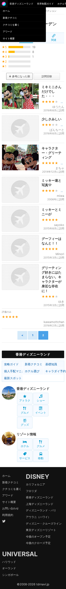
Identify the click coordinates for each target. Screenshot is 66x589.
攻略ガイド (11, 364)
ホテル (25, 446)
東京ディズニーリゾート (41, 530)
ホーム (6, 10)
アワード (7, 31)
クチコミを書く (11, 24)
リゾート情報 (26, 434)
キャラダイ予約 (54, 371)
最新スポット (13, 378)
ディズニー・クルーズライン (44, 523)
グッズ (25, 424)
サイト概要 (9, 38)
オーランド (9, 568)
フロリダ (31, 491)
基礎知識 (51, 364)
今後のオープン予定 (38, 536)
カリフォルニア (35, 484)
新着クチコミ (10, 17)
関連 (53, 39)
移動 (40, 458)
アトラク (24, 400)
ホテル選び (32, 371)
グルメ (25, 412)
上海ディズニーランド (39, 504)
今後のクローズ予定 (38, 543)
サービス (24, 458)
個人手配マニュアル (13, 371)
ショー (41, 400)
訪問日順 (47, 76)
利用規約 (7, 515)
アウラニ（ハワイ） (38, 517)
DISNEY (37, 476)
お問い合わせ (10, 508)
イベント (40, 412)
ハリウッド (9, 562)
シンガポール (10, 575)
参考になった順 (20, 76)
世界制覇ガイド (45, 3)
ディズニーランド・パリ (41, 510)
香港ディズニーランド (21, 3)
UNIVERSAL (20, 554)
